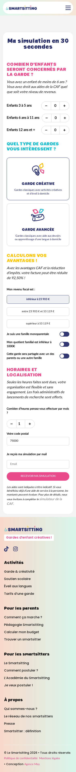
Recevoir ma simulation (38, 476)
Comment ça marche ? (23, 617)
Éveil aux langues (18, 586)
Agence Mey (32, 764)
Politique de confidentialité (20, 758)
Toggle (64, 334)
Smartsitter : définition (22, 731)
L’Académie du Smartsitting (27, 678)
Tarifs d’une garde (19, 594)
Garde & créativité (19, 571)
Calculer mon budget (21, 632)
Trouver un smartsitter (22, 639)
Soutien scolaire (17, 579)
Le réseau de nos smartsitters (28, 716)
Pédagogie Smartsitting (23, 625)
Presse (9, 723)
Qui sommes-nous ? (20, 709)
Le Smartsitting (16, 663)
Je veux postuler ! (18, 685)
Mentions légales (49, 758)
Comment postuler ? (21, 670)
